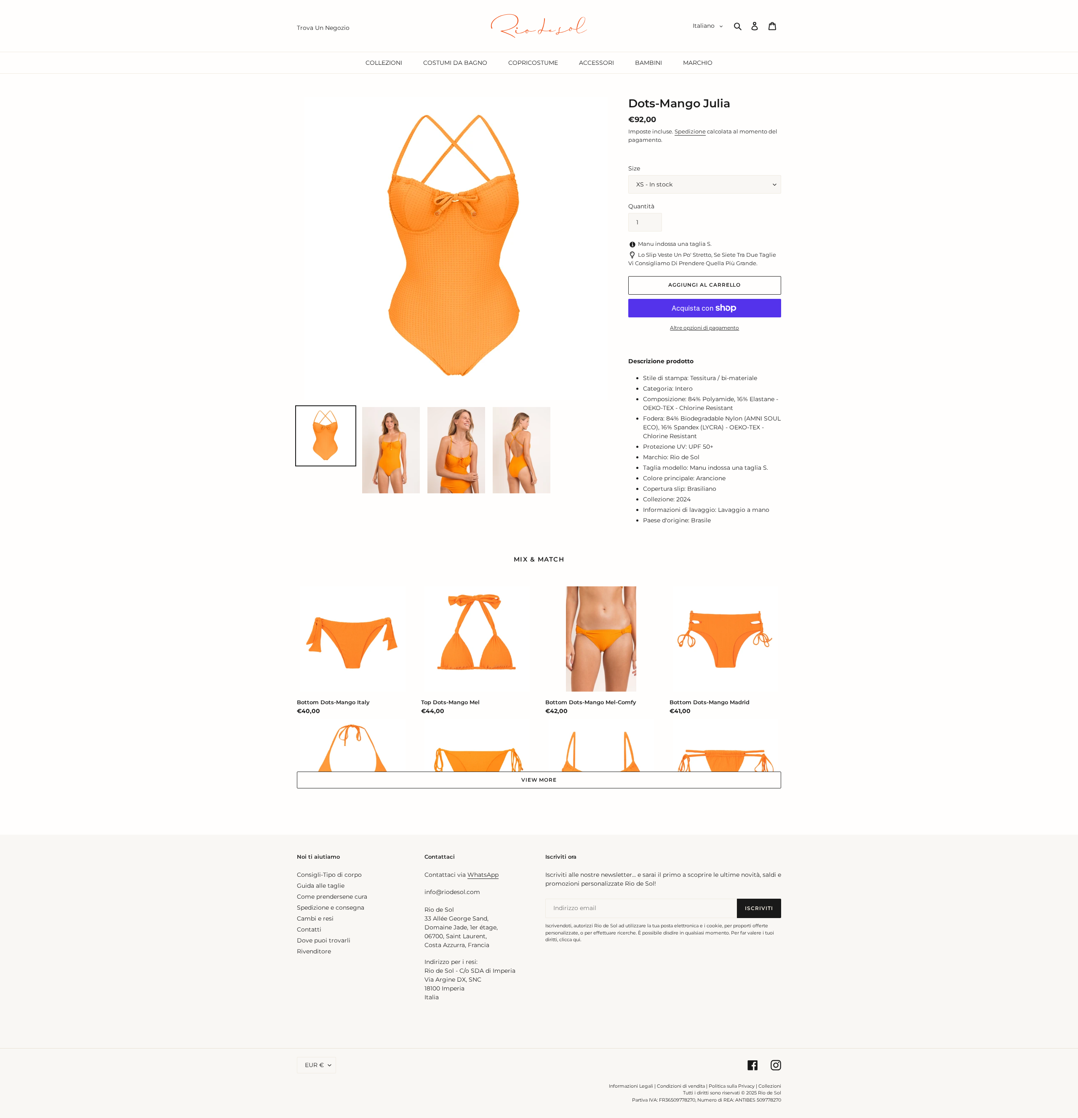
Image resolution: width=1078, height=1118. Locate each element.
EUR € (314, 1065)
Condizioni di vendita (681, 1086)
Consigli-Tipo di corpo (329, 874)
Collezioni (769, 1086)
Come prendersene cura (332, 896)
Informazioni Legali (631, 1086)
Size (634, 168)
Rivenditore (314, 951)
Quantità (641, 206)
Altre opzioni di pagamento (704, 328)
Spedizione (690, 131)
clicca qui (569, 939)
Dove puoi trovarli (323, 940)
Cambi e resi (315, 918)
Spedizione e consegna (330, 907)
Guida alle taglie (320, 885)
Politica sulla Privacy (732, 1086)
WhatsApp (483, 874)
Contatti (309, 929)
